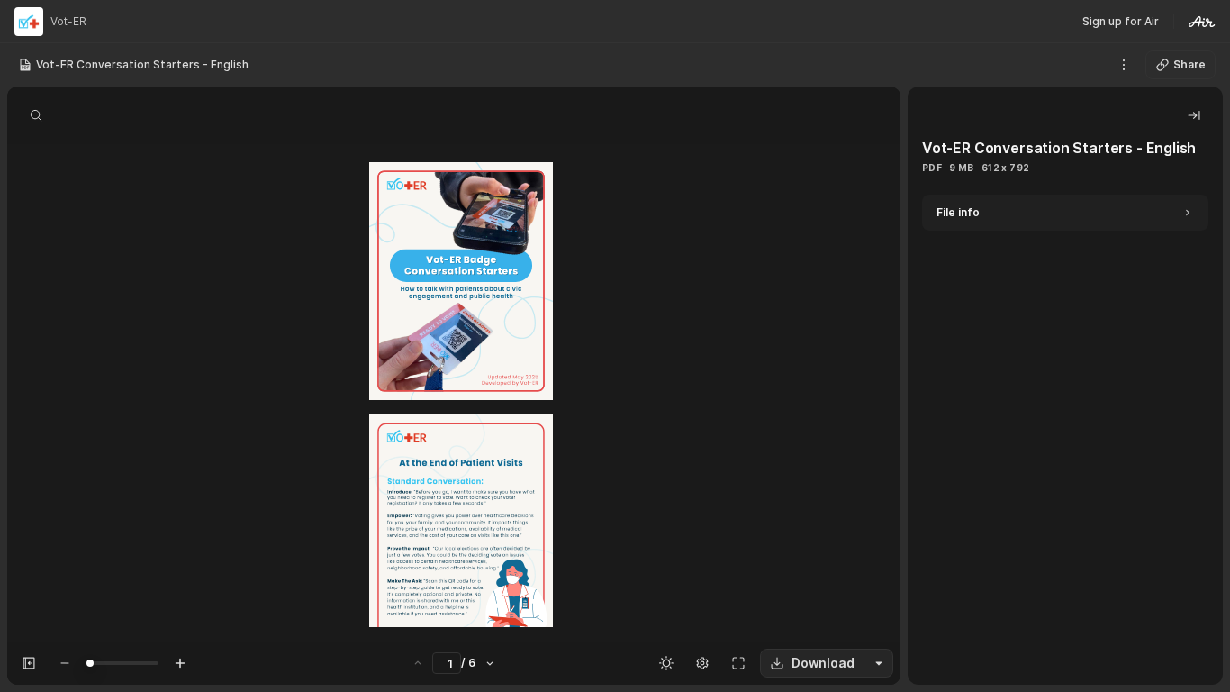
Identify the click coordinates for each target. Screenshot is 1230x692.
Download (823, 662)
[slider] (90, 663)
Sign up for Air (1120, 21)
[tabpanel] (1065, 440)
